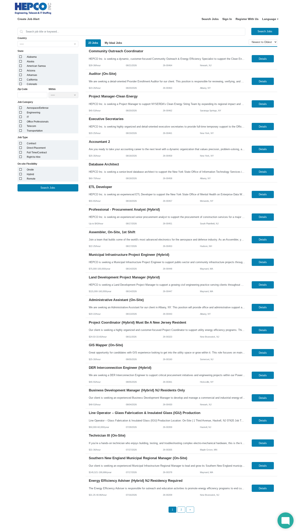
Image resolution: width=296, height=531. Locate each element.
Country (22, 38)
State (21, 51)
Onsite (30, 169)
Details (263, 58)
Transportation (35, 130)
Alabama (32, 56)
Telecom (31, 126)
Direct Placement (36, 147)
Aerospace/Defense (38, 108)
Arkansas (32, 75)
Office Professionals (38, 121)
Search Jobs (210, 19)
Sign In (227, 19)
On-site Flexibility (27, 163)
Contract (31, 143)
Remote (31, 178)
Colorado (32, 84)
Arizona (31, 70)
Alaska (30, 61)
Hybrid (30, 174)
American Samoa (36, 66)
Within (52, 89)
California (32, 79)
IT (28, 117)
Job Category (25, 102)
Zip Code (23, 89)
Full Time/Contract (37, 152)
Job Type (23, 137)
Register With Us (247, 19)
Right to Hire (33, 157)
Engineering (33, 112)
